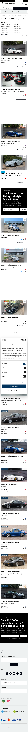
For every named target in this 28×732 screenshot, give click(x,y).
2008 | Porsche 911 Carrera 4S (11, 265)
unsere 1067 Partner (11, 347)
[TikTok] (21, 673)
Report (3, 172)
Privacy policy (16, 724)
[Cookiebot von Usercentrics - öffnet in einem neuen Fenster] (20, 340)
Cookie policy (22, 724)
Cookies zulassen (14, 386)
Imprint (4, 724)
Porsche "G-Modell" (6, 24)
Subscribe (23, 209)
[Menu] (22, 4)
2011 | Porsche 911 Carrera (10, 235)
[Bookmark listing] (24, 42)
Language (4, 679)
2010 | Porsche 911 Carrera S (10, 89)
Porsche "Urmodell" (6, 26)
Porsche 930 (4, 28)
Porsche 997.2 (18, 32)
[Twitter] (10, 673)
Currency (3, 687)
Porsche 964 (4, 30)
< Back (2, 15)
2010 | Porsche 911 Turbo (9, 317)
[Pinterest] (14, 673)
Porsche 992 (17, 24)
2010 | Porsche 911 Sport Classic (11, 174)
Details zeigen (20, 382)
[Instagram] (17, 673)
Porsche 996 (17, 28)
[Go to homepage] (8, 3)
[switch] (24, 368)
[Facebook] (7, 673)
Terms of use (9, 724)
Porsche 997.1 (18, 30)
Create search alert (20, 8)
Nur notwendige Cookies (14, 390)
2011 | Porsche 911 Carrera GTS (11, 58)
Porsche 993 (17, 26)
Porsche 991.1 (4, 32)
